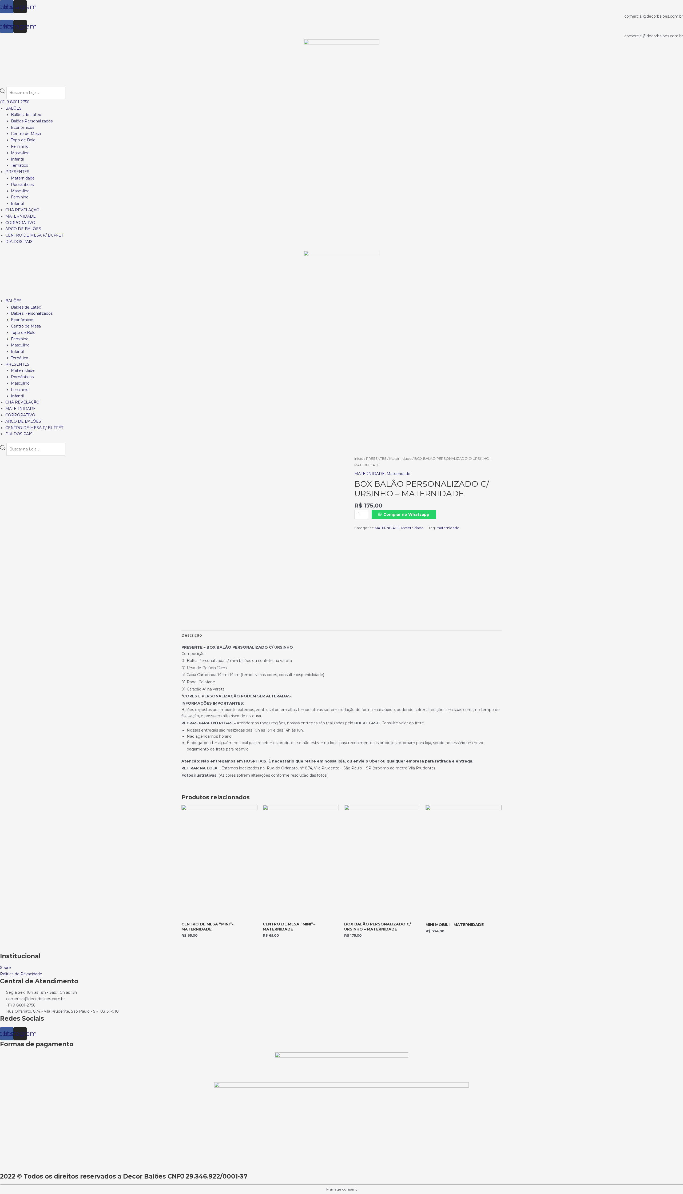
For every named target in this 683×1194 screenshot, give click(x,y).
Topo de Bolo (23, 140)
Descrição (191, 635)
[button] (14, 101)
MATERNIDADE (20, 216)
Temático (19, 165)
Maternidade (23, 178)
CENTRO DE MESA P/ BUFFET (34, 235)
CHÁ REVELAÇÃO (22, 209)
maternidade (447, 528)
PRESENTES (17, 171)
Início (358, 459)
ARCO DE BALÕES (23, 228)
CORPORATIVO (20, 222)
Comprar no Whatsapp (406, 514)
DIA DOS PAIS (19, 241)
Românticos (22, 184)
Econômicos (22, 127)
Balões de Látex (26, 114)
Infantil (17, 159)
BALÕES (13, 108)
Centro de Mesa (26, 133)
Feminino (20, 146)
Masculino (20, 152)
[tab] (191, 635)
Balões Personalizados (32, 121)
